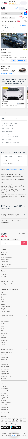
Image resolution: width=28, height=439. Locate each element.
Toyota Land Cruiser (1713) (9, 123)
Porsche (3, 345)
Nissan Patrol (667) (7, 131)
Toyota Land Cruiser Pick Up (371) (10, 142)
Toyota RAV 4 (4, 364)
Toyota (3, 319)
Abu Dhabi (4, 295)
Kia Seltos (3, 400)
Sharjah (3, 309)
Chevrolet (3, 338)
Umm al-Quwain (5, 311)
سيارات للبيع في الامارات (7, 284)
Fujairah (3, 304)
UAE (2, 292)
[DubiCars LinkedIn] (2, 420)
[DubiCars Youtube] (13, 420)
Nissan (3, 324)
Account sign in (5, 262)
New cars (3, 276)
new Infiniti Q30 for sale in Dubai (15, 169)
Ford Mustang (5, 367)
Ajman (2, 299)
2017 (3, 30)
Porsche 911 (4, 391)
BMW (2, 328)
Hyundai (3, 335)
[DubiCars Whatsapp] (24, 420)
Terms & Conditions (6, 257)
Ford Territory (5, 412)
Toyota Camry (5, 360)
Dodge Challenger (6, 402)
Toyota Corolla (5, 369)
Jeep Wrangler (5, 374)
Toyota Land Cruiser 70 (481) (9, 136)
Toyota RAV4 (4, 407)
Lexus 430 (3, 378)
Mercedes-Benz (5, 321)
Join (24, 243)
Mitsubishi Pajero (6, 376)
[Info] (15, 21)
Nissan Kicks (4, 393)
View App (24, 3)
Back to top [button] (22, 233)
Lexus (2, 326)
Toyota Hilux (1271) (7, 126)
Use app (21, 9)
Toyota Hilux (4, 371)
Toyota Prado (4, 357)
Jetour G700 (4, 395)
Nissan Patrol (4, 355)
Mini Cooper (4, 410)
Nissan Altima (5, 362)
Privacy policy (5, 259)
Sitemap (3, 271)
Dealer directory (5, 266)
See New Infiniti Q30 (6, 73)
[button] (2, 3)
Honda (3, 342)
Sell (16, 9)
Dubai (2, 302)
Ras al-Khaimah (5, 306)
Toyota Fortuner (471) (7, 139)
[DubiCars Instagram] (9, 420)
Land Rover (4, 333)
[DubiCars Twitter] (21, 420)
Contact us (4, 252)
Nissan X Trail (4, 405)
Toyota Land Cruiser (6, 352)
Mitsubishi (4, 340)
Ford (2, 331)
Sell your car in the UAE (7, 281)
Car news (3, 279)
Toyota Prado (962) (7, 128)
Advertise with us (6, 264)
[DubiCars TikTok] (17, 420)
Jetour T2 (3, 386)
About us (3, 255)
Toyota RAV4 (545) (6, 134)
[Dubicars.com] (4, 235)
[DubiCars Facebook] (6, 420)
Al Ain (2, 297)
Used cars (3, 274)
